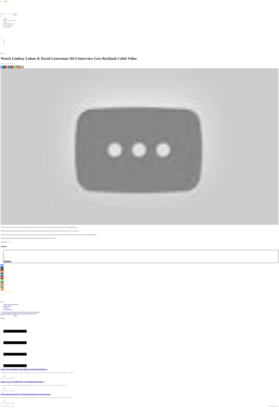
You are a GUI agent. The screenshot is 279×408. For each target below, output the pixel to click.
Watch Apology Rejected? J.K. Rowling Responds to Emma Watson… (26, 394)
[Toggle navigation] (1, 16)
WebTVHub (12, 406)
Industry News (8, 23)
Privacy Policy (8, 25)
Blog (5, 22)
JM (3, 53)
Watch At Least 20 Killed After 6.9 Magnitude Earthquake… (23, 382)
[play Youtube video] (139, 146)
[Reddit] (7, 67)
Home (5, 18)
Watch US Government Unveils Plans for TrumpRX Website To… (24, 369)
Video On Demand (7, 309)
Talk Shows (6, 307)
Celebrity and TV (7, 306)
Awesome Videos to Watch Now (10, 304)
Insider (10, 242)
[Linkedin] (9, 67)
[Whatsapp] (14, 67)
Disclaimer (7, 27)
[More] (22, 67)
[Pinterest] (12, 67)
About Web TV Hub (9, 20)
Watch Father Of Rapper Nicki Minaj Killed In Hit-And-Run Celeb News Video (18, 313)
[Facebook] (2, 67)
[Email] (19, 67)
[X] (4, 67)
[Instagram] (17, 67)
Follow (3, 1)
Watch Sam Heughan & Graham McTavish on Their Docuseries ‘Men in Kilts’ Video (20, 312)
